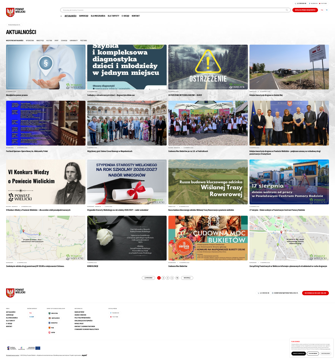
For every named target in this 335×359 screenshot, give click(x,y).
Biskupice (54, 323)
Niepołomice (56, 318)
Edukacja (64, 41)
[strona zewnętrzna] (84, 355)
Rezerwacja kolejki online (315, 293)
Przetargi (83, 41)
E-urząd (9, 323)
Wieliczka (54, 313)
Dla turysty (113, 16)
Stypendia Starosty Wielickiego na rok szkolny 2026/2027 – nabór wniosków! (117, 210)
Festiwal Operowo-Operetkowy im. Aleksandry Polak (27, 151)
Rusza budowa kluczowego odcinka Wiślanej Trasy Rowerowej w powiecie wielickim (201, 210)
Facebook (115, 313)
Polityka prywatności (82, 318)
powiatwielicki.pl (14, 25)
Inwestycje (40, 41)
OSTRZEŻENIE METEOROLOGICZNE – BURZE (185, 95)
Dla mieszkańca (98, 16)
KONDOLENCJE (92, 266)
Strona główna (61, 16)
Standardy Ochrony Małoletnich (87, 329)
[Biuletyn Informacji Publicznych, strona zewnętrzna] (322, 10)
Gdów (53, 332)
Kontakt (136, 16)
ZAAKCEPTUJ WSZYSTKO (298, 353)
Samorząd (83, 16)
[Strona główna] (15, 12)
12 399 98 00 (301, 3)
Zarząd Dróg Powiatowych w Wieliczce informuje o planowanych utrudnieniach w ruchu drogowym (288, 266)
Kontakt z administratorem (85, 326)
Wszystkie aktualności (14, 41)
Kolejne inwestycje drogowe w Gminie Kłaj (266, 95)
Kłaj (52, 328)
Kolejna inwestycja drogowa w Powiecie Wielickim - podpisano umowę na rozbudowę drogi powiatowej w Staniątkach (285, 152)
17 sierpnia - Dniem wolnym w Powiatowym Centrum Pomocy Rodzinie (277, 210)
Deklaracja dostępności (83, 321)
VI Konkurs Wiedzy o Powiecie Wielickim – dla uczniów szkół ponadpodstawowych (38, 210)
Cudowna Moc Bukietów (177, 266)
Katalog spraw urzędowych (305, 10)
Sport (56, 41)
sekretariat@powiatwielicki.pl (286, 293)
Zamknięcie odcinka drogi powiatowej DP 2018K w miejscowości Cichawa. (35, 266)
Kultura (49, 41)
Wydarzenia (30, 41)
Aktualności (70, 16)
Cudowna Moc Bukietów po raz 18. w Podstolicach (188, 151)
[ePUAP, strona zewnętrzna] (327, 10)
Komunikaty (74, 41)
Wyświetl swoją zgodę (12, 355)
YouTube (115, 316)
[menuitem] (61, 16)
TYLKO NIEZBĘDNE (313, 353)
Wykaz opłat (79, 323)
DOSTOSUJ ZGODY (325, 353)
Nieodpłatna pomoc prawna (17, 95)
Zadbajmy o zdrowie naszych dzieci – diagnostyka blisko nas (111, 95)
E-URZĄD (125, 16)
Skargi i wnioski (80, 315)
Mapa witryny (79, 312)
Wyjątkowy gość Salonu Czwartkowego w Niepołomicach (109, 151)
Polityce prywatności (325, 349)
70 (177, 278)
